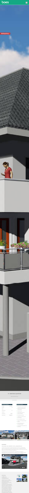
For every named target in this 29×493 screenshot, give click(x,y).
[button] (27, 3)
